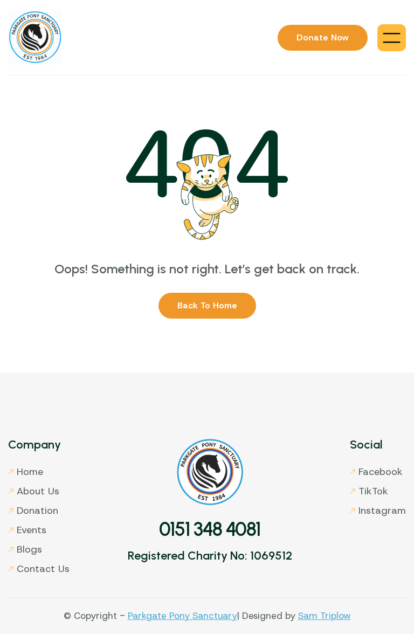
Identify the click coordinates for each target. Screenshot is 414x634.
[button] (391, 37)
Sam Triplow (324, 616)
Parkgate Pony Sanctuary (182, 616)
